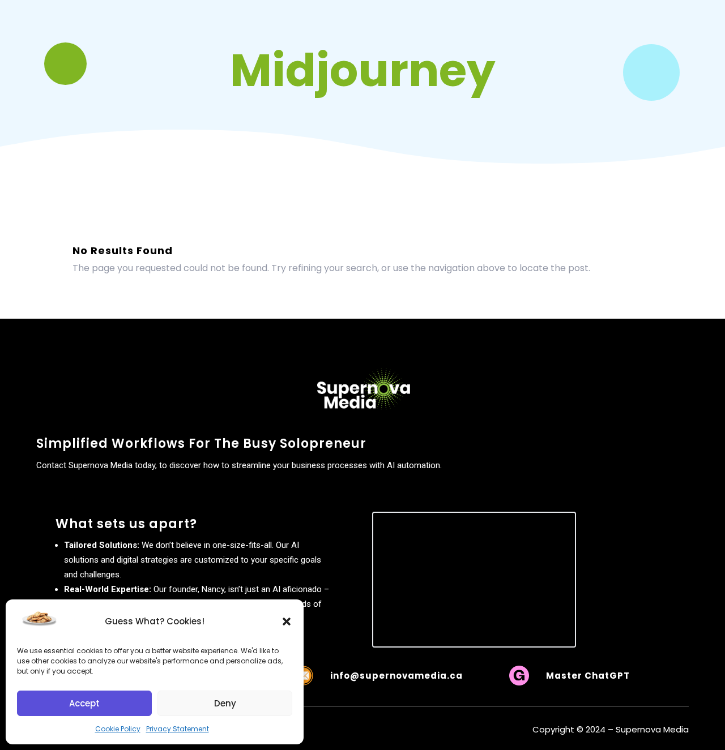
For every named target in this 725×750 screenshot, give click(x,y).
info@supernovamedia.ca (396, 676)
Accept (84, 703)
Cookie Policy (117, 729)
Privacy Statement (177, 729)
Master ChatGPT (588, 676)
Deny (225, 703)
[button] (286, 621)
